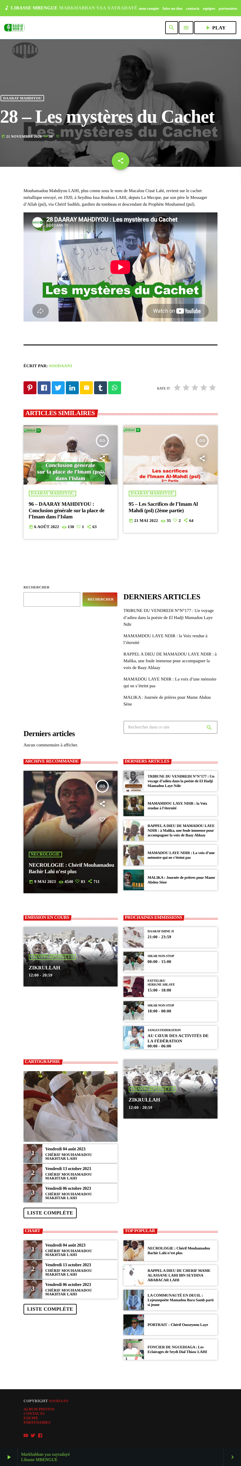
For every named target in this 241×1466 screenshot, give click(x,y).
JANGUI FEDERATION (164, 1030)
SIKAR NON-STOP (161, 956)
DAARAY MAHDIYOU (22, 98)
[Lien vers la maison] (14, 27)
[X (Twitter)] (33, 1435)
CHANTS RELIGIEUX (52, 957)
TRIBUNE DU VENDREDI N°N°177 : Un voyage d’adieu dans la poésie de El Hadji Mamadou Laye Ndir (168, 617)
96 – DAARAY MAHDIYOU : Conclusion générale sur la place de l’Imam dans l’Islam (67, 510)
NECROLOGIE (45, 854)
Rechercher (36, 587)
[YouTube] (26, 1435)
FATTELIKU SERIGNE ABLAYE (161, 982)
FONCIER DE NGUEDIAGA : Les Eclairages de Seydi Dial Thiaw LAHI (177, 1349)
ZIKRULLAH (44, 968)
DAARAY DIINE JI (161, 931)
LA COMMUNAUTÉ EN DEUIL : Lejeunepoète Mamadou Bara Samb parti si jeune (180, 1300)
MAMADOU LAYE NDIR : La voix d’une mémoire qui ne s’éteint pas (181, 855)
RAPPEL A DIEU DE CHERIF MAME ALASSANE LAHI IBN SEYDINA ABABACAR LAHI (179, 1275)
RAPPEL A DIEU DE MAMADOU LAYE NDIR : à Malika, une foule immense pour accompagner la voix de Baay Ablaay (170, 661)
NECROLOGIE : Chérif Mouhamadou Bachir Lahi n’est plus (179, 1250)
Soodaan (58, 1401)
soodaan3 (60, 366)
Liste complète (50, 1213)
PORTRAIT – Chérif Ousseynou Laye (178, 1324)
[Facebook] (40, 1435)
